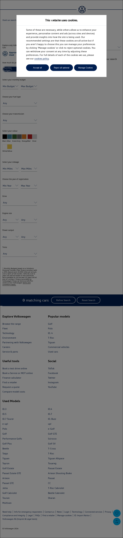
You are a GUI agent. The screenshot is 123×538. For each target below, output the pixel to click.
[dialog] (61, 269)
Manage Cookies (85, 68)
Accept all (37, 68)
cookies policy (41, 58)
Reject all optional (61, 68)
